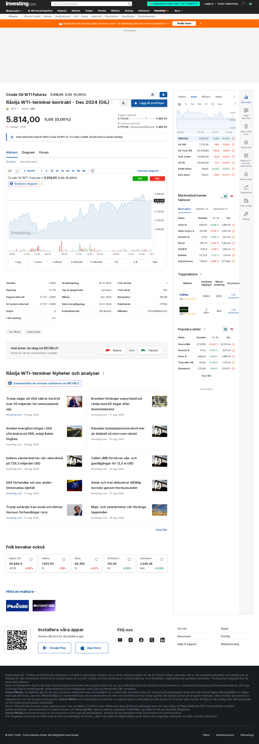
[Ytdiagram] (17, 171)
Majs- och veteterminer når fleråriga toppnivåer (118, 509)
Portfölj (225, 636)
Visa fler (161, 529)
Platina (45, 558)
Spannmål (96, 16)
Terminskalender (146, 16)
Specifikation (128, 16)
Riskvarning (247, 735)
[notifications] (243, 3)
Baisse (117, 350)
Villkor (206, 735)
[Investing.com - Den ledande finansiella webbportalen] (21, 3)
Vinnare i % (202, 209)
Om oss (182, 628)
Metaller (48, 16)
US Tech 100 (185, 150)
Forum (44, 152)
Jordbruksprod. (63, 16)
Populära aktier (189, 329)
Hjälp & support (186, 644)
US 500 (182, 144)
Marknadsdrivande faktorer (192, 197)
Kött (76, 16)
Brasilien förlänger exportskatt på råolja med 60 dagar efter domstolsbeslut (116, 404)
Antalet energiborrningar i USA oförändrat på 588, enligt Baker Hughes (30, 433)
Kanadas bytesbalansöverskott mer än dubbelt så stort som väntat (118, 430)
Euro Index (184, 174)
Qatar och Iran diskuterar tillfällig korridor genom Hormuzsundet (116, 485)
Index (194, 96)
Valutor (182, 96)
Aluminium (145, 558)
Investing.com (14, 414)
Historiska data (28, 161)
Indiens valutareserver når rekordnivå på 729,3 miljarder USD (34, 460)
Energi (84, 16)
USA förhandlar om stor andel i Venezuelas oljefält (29, 485)
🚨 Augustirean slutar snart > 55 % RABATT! (173, 3)
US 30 (181, 162)
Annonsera (184, 636)
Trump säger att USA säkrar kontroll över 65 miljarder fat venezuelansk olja (33, 404)
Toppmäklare (188, 274)
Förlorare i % (220, 209)
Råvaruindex (111, 16)
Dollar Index (185, 168)
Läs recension (233, 296)
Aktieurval (143, 10)
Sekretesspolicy (225, 735)
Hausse (153, 350)
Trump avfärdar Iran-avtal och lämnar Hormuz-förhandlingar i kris (34, 509)
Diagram (28, 152)
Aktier (218, 96)
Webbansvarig (230, 644)
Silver (78, 558)
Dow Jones (184, 156)
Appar (224, 628)
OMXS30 (183, 138)
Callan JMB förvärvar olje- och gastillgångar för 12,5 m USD (114, 460)
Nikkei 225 (15, 558)
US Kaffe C (113, 558)
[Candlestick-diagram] (10, 171)
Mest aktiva (184, 209)
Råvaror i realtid (32, 16)
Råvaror (13, 16)
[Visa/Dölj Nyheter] (92, 171)
